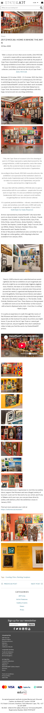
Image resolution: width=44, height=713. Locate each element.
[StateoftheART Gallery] (15, 3)
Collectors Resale (7, 647)
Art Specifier (6, 659)
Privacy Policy (6, 675)
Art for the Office (7, 654)
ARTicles (22, 596)
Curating (9, 577)
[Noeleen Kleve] (11, 424)
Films (14, 577)
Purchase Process (7, 641)
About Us (4, 665)
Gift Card (4, 645)
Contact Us (5, 663)
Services (4, 668)
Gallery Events (22, 603)
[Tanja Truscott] (11, 376)
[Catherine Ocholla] (11, 471)
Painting (20, 577)
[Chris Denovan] (11, 392)
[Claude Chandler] (11, 487)
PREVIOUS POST (10, 584)
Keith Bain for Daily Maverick (22, 210)
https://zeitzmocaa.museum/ (11, 509)
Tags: (3, 577)
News (3, 36)
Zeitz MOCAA (21, 72)
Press (22, 610)
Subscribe (5, 677)
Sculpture (26, 577)
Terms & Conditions (8, 674)
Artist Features (22, 599)
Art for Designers (7, 655)
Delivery (4, 643)
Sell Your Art (5, 637)
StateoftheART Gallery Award (10, 666)
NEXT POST (36, 584)
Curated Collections (8, 661)
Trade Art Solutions (8, 652)
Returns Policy (6, 639)
